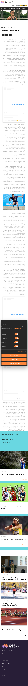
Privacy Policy (5, 660)
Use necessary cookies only (14, 363)
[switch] (17, 338)
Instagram (4, 669)
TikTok (3, 675)
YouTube (4, 673)
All (1, 8)
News (5, 8)
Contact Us (4, 653)
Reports (18, 8)
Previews (24, 8)
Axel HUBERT (6, 439)
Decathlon (4, 442)
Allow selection (14, 359)
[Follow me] (2, 439)
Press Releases (11, 8)
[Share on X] (6, 35)
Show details (21, 351)
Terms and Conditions (7, 656)
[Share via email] (10, 35)
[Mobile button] (12, 2)
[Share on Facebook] (3, 35)
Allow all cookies (14, 355)
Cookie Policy (18, 328)
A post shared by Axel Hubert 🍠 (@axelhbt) (14, 120)
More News (24, 635)
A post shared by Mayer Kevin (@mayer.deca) (13, 398)
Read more (24, 479)
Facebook (4, 666)
